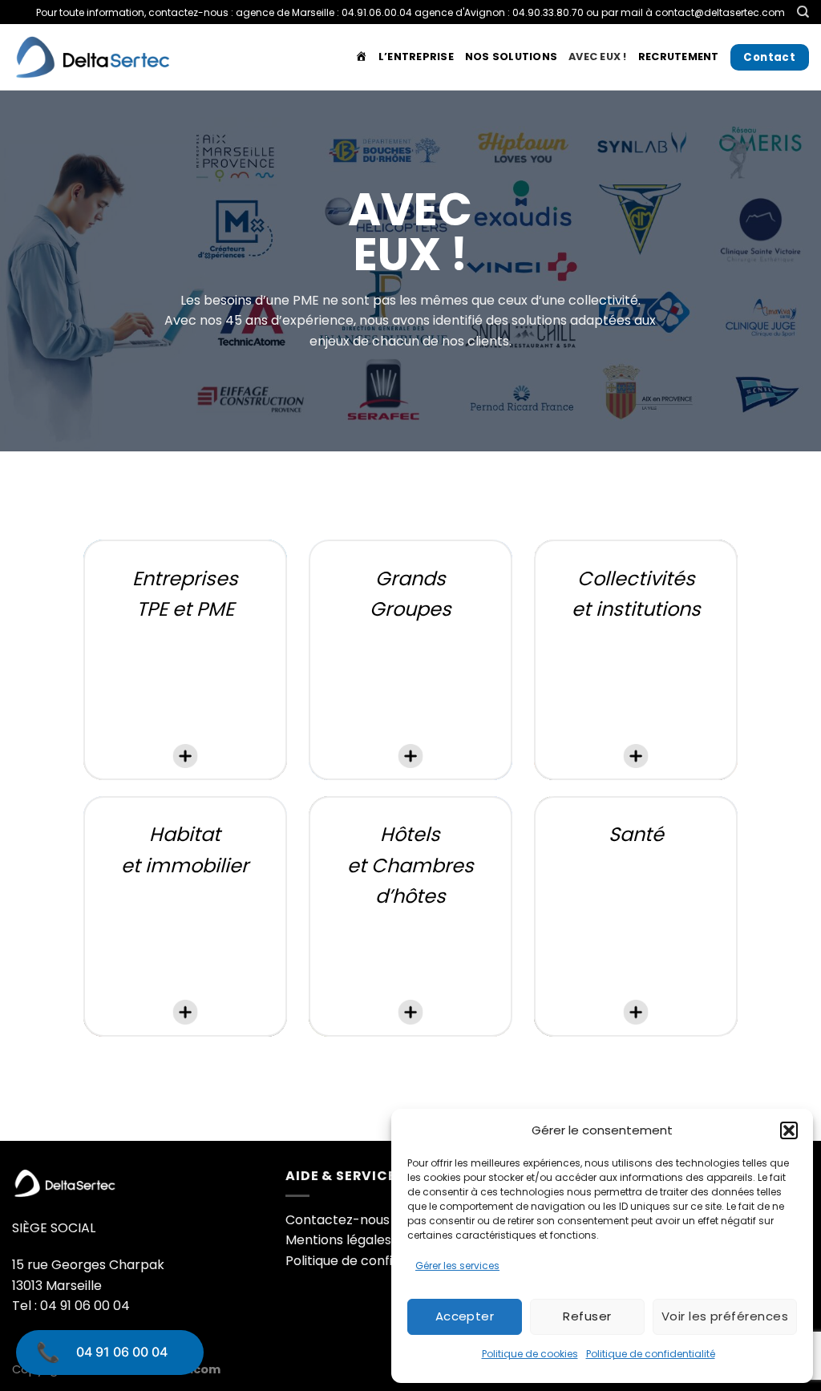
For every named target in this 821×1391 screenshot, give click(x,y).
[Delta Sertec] (92, 57)
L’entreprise (416, 56)
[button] (789, 1130)
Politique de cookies (530, 1354)
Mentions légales (338, 1240)
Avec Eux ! (597, 56)
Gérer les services (457, 1265)
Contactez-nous (337, 1220)
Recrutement (678, 56)
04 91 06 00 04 (122, 1352)
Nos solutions (511, 56)
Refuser (587, 1316)
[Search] (803, 12)
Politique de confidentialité (650, 1354)
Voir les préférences (724, 1316)
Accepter (465, 1316)
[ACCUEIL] (361, 57)
